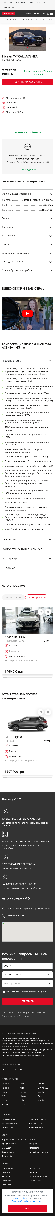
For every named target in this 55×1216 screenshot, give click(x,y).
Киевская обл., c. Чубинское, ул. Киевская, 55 (29, 909)
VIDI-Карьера (35, 1181)
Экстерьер (10, 558)
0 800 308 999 (38, 1012)
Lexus (4, 1092)
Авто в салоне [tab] (13, 597)
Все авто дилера (27, 170)
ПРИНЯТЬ (27, 1208)
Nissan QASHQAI (15, 637)
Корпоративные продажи (14, 1140)
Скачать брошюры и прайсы (17, 270)
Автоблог (33, 1172)
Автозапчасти (35, 1123)
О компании (7, 1168)
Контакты (6, 1185)
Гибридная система (12, 262)
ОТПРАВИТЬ (28, 1001)
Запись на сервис (37, 1119)
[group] (27, 39)
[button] (5, 39)
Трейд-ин (33, 1144)
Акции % (6, 1172)
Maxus (23, 1092)
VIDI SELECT (7, 1148)
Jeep (22, 1088)
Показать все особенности (27, 132)
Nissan (23, 1096)
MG (3, 1096)
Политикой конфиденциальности (27, 1201)
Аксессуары (7, 1127)
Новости (6, 1176)
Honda (41, 1084)
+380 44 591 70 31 (16, 916)
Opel (40, 1096)
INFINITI (5, 1088)
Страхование (8, 1152)
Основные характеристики (16, 194)
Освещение (10, 539)
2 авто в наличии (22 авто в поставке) (38, 72)
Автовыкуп (34, 1148)
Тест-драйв (7, 1156)
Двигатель (7, 227)
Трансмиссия (9, 236)
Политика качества (38, 1176)
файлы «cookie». (19, 1198)
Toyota (5, 1104)
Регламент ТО (8, 1119)
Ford (22, 1084)
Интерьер (9, 567)
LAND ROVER (43, 1088)
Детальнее (6, 7)
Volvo (22, 1104)
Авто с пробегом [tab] (37, 597)
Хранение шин (36, 1127)
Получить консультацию (27, 82)
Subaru (23, 1100)
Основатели (34, 1168)
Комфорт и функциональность (23, 549)
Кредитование (9, 1144)
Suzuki (41, 1100)
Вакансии (6, 1181)
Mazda (41, 1092)
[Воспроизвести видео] (27, 313)
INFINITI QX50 (13, 737)
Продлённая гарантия (39, 1152)
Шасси (5, 244)
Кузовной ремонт (10, 1123)
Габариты (7, 218)
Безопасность (12, 360)
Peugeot (6, 1100)
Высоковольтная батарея (15, 253)
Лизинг (32, 1140)
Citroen (5, 1084)
